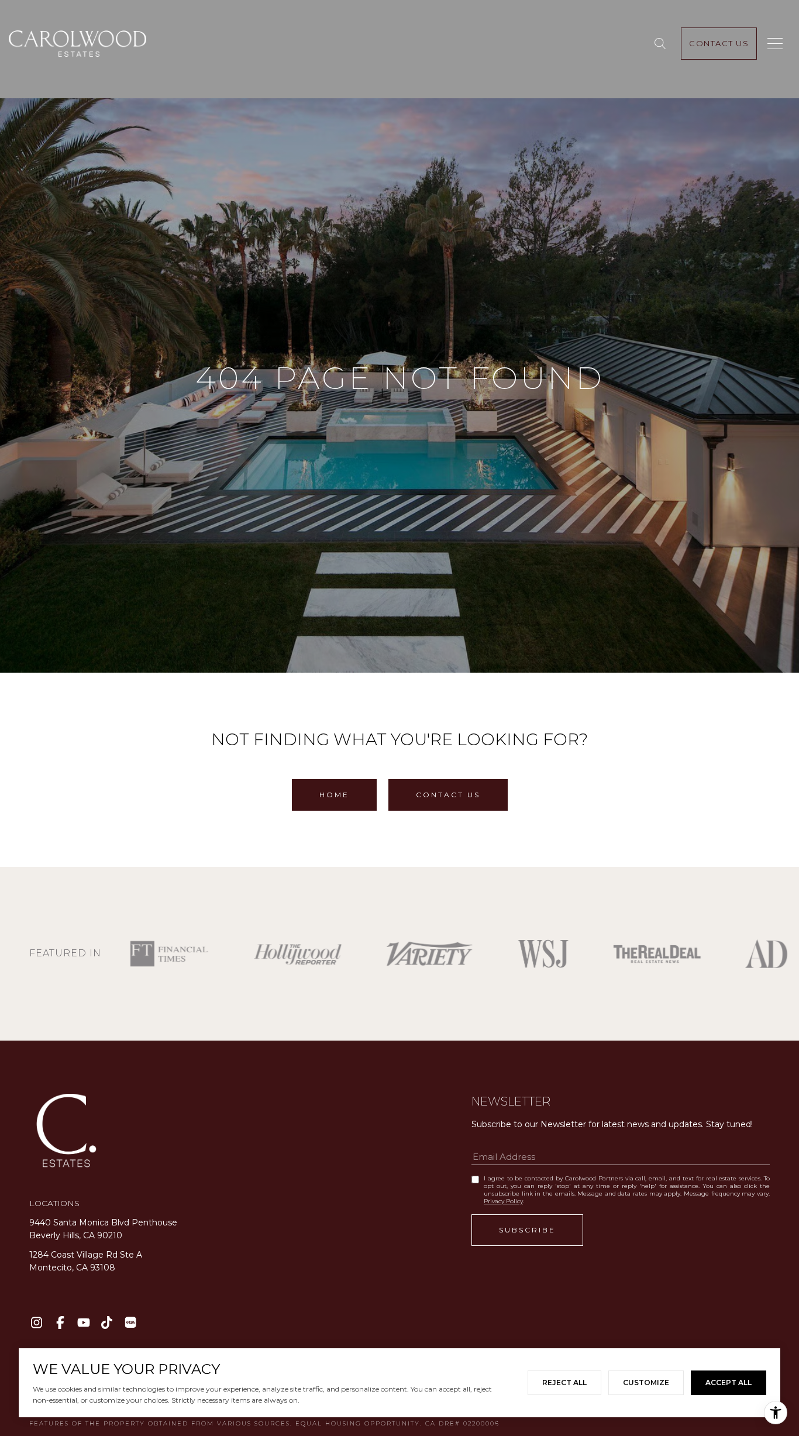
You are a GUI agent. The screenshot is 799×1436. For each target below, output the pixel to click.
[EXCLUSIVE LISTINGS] (662, 44)
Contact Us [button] (448, 794)
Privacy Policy (503, 1201)
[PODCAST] (130, 1322)
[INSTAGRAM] (36, 1322)
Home (334, 794)
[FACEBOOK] (60, 1322)
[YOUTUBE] (83, 1322)
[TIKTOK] (106, 1322)
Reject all (564, 1382)
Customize (646, 1382)
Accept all (728, 1382)
